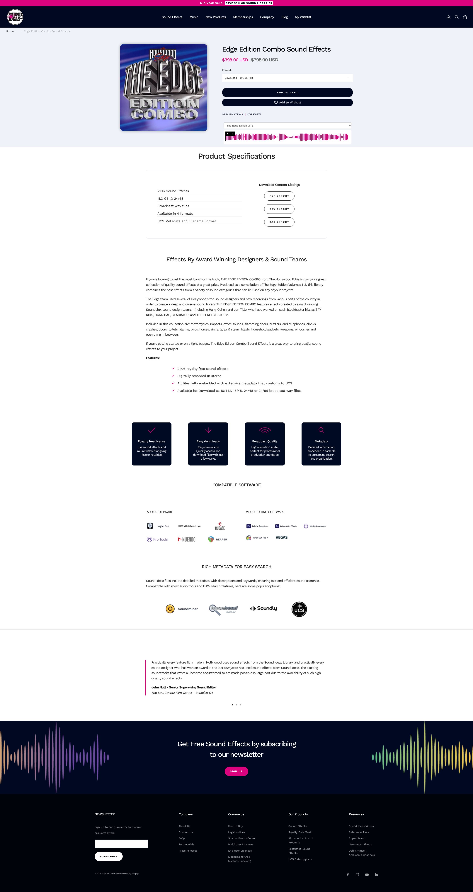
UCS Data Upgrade (300, 859)
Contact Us (186, 832)
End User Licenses (240, 850)
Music (194, 17)
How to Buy (235, 826)
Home (10, 31)
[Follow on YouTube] (367, 874)
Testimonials (186, 844)
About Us (184, 826)
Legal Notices (236, 832)
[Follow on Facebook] (348, 874)
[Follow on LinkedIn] (376, 874)
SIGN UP (236, 771)
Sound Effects (172, 17)
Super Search (357, 838)
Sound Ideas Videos (361, 826)
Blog (284, 17)
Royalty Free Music (300, 832)
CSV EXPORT (279, 209)
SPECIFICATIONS (232, 114)
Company (267, 17)
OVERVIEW (254, 114)
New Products (215, 17)
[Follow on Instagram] (357, 874)
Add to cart (287, 92)
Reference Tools (359, 832)
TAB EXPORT (279, 222)
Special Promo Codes (241, 838)
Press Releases (188, 850)
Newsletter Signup (360, 844)
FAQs (182, 838)
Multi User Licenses (240, 844)
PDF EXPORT (279, 196)
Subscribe (108, 856)
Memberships (243, 17)
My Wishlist (303, 17)
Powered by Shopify (129, 873)
